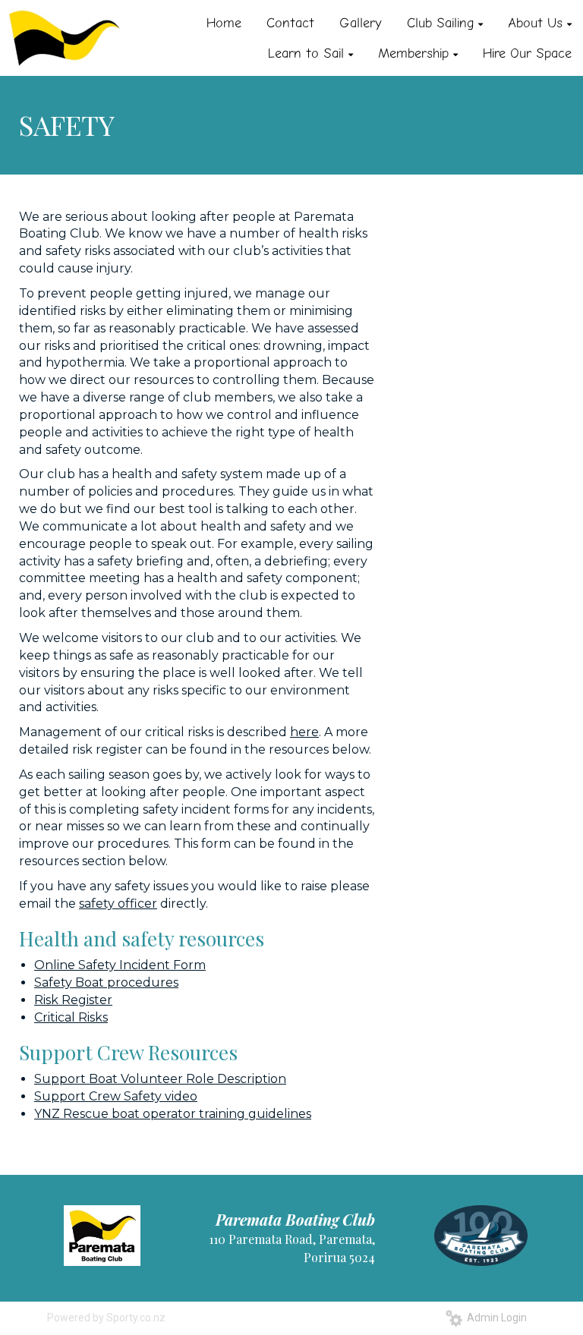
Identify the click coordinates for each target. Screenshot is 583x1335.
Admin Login (494, 1317)
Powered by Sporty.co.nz (106, 1317)
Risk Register (73, 1000)
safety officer (118, 903)
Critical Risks (71, 1017)
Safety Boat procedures (106, 982)
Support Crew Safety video (115, 1096)
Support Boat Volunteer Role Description (160, 1079)
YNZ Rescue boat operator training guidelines (172, 1114)
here (304, 732)
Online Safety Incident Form (120, 965)
